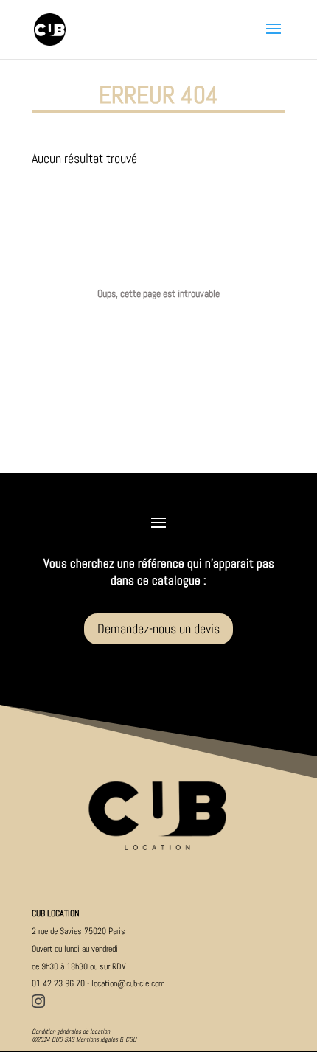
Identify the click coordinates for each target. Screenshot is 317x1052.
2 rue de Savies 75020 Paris (78, 931)
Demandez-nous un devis (158, 628)
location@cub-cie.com (128, 983)
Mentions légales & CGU (106, 1039)
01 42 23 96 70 (58, 983)
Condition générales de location (71, 1031)
